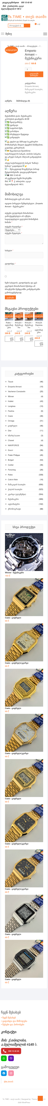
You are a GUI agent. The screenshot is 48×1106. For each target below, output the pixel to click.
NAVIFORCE (13, 445)
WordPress (26, 1102)
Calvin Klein (13, 479)
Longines (11, 406)
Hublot (10, 401)
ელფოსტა (10, 263)
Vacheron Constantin (16, 391)
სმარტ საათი (14, 435)
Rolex (10, 474)
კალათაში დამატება (34, 74)
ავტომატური (14, 504)
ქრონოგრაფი (14, 508)
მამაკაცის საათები (33, 89)
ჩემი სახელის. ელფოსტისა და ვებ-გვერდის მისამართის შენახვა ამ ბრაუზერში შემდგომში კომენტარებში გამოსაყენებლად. (22, 287)
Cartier (11, 464)
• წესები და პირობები (12, 1024)
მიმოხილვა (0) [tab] (23, 100)
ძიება (27, 25)
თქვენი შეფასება (13, 233)
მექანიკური (30, 92)
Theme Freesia (37, 1099)
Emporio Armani (31, 86)
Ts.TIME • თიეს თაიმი (27, 17)
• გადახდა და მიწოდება (14, 1020)
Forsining (12, 469)
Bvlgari (11, 459)
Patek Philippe (14, 455)
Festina (11, 411)
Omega (11, 420)
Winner (11, 396)
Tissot (10, 381)
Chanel (11, 440)
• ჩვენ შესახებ (8, 1017)
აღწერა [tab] (8, 100)
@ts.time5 (8, 1082)
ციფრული (12, 425)
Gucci (10, 450)
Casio (10, 416)
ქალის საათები (15, 489)
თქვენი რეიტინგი (13, 226)
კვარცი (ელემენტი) (17, 494)
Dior (9, 430)
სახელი (9, 250)
